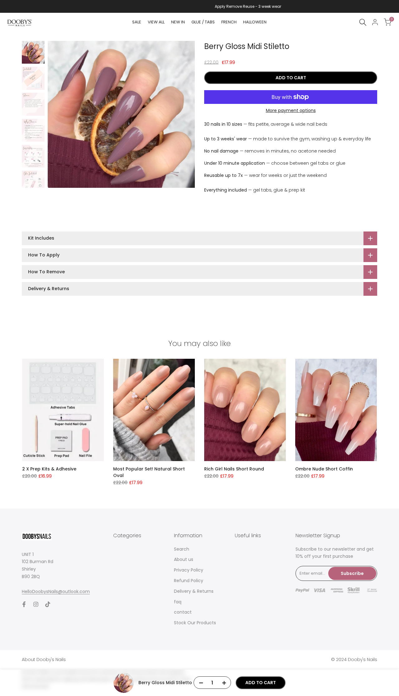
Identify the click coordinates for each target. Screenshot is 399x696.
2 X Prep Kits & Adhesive (49, 469)
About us (183, 559)
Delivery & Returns (194, 591)
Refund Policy (188, 580)
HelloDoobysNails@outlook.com (56, 591)
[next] (182, 114)
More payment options (291, 110)
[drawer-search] (362, 22)
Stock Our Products (195, 623)
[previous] (60, 114)
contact (183, 612)
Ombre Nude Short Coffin (324, 469)
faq (177, 602)
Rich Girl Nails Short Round (234, 469)
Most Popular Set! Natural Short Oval (149, 472)
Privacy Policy (188, 570)
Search (181, 549)
